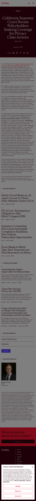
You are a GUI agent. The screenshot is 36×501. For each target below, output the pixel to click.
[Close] (32, 467)
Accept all (18, 496)
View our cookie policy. (20, 480)
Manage (18, 486)
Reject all (18, 491)
